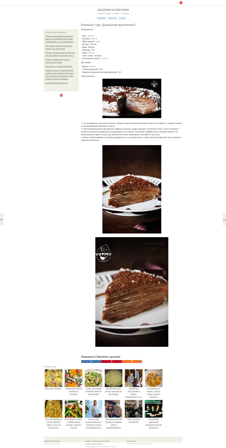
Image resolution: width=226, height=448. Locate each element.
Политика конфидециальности (94, 444)
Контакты (88, 441)
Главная (101, 17)
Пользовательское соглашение (101, 441)
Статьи (122, 17)
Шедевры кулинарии (113, 10)
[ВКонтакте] (91, 361)
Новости (112, 17)
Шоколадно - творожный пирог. (58, 66)
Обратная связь (131, 441)
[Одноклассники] (132, 361)
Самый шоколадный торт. (56, 83)
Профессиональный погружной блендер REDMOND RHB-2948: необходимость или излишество (59, 39)
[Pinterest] (111, 361)
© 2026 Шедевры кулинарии (52, 441)
